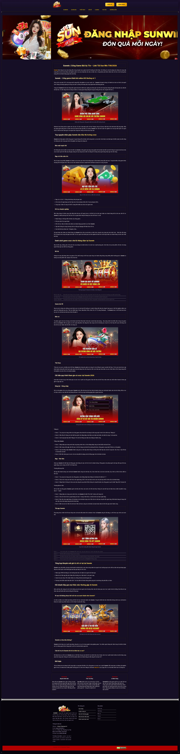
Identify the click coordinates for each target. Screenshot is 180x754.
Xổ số (90, 9)
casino (97, 9)
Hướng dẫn (113, 9)
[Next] (175, 30)
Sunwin (65, 9)
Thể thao (82, 9)
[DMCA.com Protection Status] (121, 748)
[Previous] (4, 30)
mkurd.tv (96, 667)
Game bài (73, 9)
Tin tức (104, 9)
